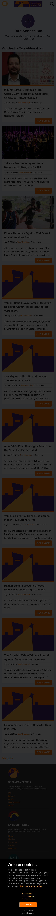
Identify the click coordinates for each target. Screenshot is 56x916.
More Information (28, 913)
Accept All (28, 905)
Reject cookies (28, 910)
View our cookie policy (31, 886)
